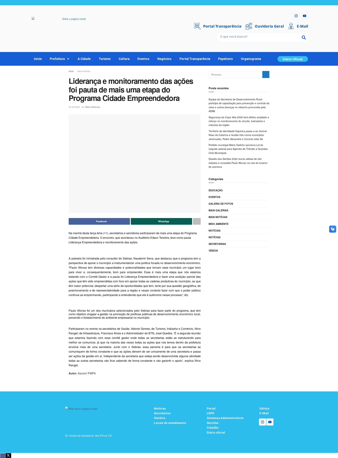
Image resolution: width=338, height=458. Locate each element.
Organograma (251, 59)
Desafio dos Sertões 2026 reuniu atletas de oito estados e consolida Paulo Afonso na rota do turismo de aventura (238, 162)
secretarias (217, 244)
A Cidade (84, 59)
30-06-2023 (74, 107)
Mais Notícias (83, 71)
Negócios (164, 59)
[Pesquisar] (303, 37)
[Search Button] (265, 74)
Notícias (214, 230)
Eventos (143, 59)
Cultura (124, 59)
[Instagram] (296, 15)
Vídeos (213, 250)
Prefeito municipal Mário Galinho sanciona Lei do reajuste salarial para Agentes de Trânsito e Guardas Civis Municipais (238, 149)
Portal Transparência (195, 59)
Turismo (105, 59)
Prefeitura (57, 59)
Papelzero (225, 59)
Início (38, 59)
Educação (216, 190)
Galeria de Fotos (221, 203)
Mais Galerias (218, 210)
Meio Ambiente (219, 224)
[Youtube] (304, 15)
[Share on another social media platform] (197, 221)
